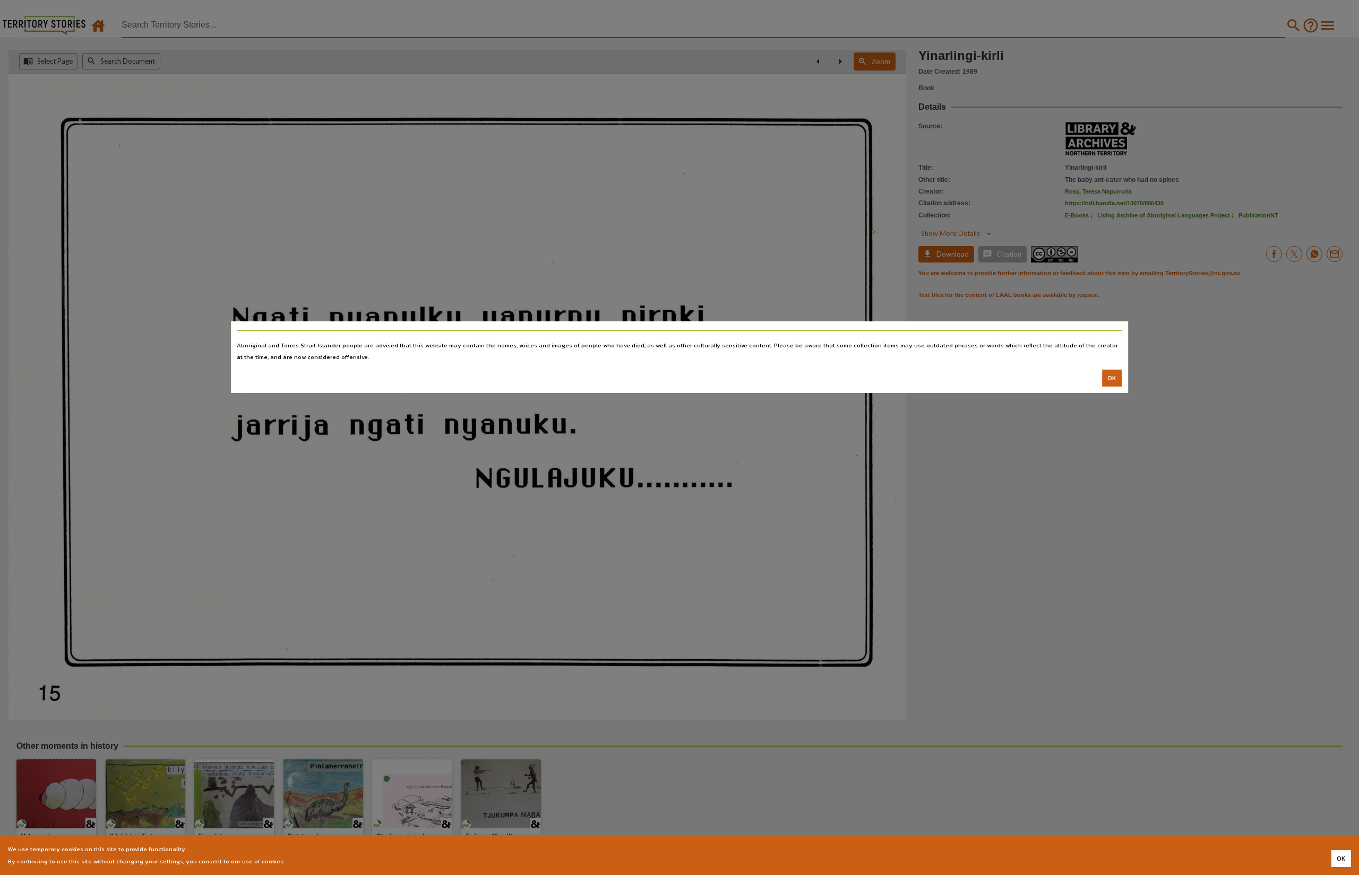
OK (1111, 378)
